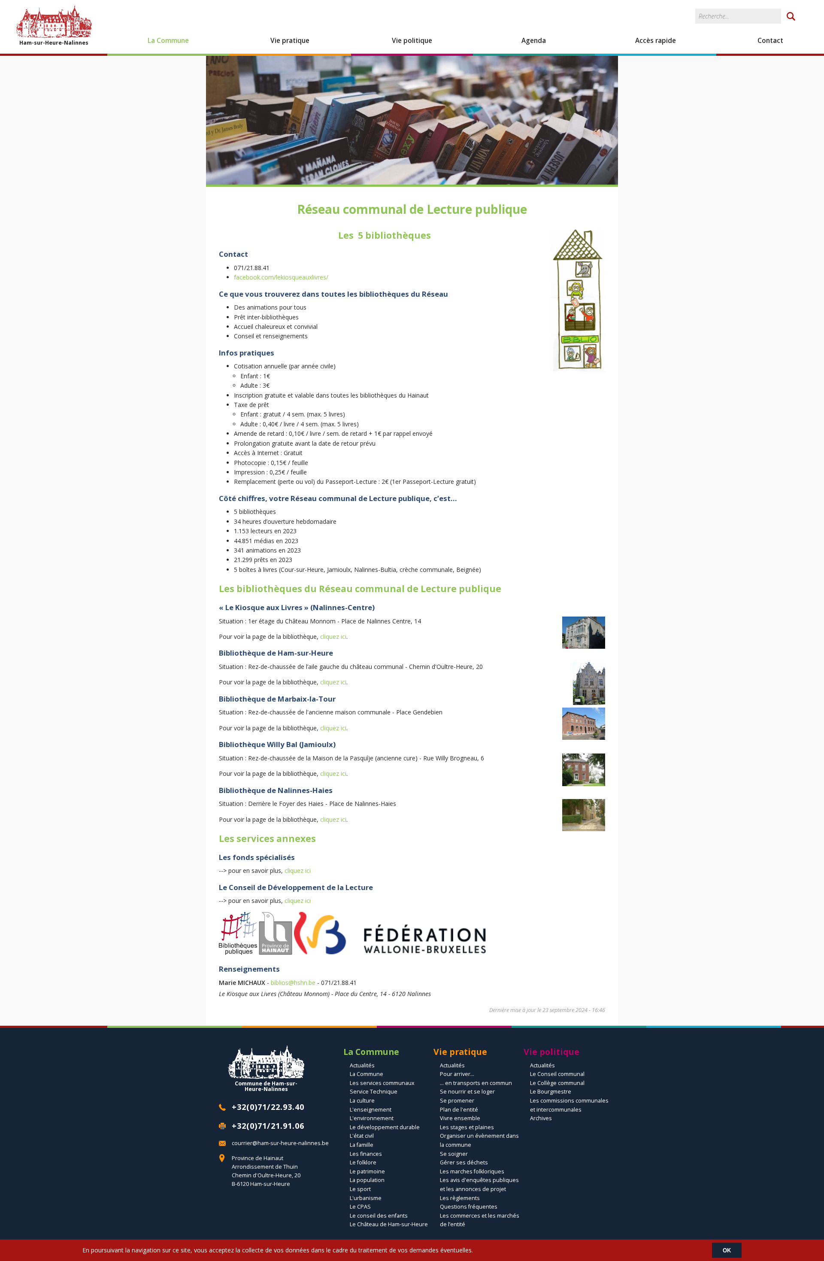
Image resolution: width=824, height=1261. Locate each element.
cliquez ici (333, 636)
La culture (362, 1100)
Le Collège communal (557, 1083)
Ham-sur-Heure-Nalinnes (53, 42)
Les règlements (460, 1198)
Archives (541, 1118)
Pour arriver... (457, 1074)
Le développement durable (385, 1127)
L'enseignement (370, 1109)
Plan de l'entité (459, 1109)
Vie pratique (289, 40)
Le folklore (363, 1162)
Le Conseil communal (557, 1074)
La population (367, 1180)
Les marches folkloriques (472, 1171)
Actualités (362, 1065)
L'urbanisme (366, 1198)
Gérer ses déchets (464, 1162)
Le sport (360, 1189)
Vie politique (412, 40)
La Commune (168, 40)
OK (727, 1250)
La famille (361, 1145)
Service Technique (373, 1091)
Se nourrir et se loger (467, 1091)
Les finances (366, 1154)
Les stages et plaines (467, 1127)
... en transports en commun (476, 1083)
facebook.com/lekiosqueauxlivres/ (281, 277)
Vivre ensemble (460, 1118)
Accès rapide (655, 40)
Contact (770, 40)
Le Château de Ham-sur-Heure (389, 1224)
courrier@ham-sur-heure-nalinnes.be (280, 1143)
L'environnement (372, 1118)
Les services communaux (382, 1083)
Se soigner (454, 1154)
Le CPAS (360, 1206)
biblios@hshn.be (293, 982)
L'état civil (362, 1135)
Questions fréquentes (468, 1206)
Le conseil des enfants (379, 1215)
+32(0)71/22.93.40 (268, 1107)
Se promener (457, 1100)
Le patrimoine (367, 1171)
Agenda (533, 40)
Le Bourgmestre (550, 1091)
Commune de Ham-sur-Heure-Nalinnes (266, 1086)
